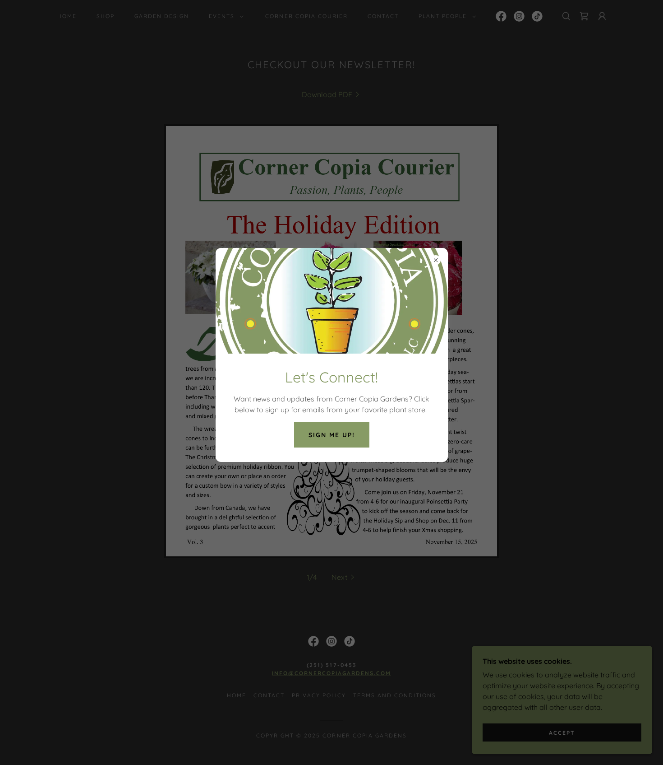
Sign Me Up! (331, 435)
